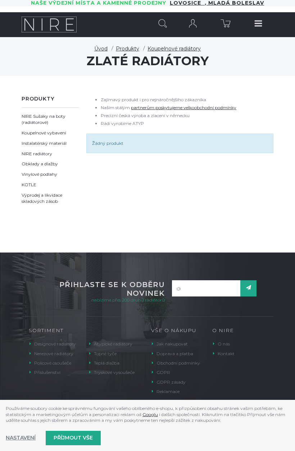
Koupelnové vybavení (44, 132)
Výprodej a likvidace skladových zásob (42, 198)
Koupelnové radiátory (174, 48)
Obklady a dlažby (40, 163)
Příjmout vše (73, 437)
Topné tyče (105, 353)
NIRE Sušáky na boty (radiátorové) (43, 119)
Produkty (127, 48)
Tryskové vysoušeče (114, 372)
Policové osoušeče (52, 363)
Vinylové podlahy (39, 174)
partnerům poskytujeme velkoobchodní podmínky (183, 107)
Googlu (150, 414)
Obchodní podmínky (178, 363)
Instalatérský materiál (44, 143)
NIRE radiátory (37, 153)
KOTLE (29, 184)
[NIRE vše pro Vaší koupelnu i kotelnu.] (49, 24)
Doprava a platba (174, 353)
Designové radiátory (55, 344)
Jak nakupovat (172, 344)
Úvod (101, 48)
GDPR (163, 372)
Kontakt (226, 353)
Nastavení (21, 437)
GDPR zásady (171, 382)
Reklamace (168, 391)
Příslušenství (47, 372)
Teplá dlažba (106, 363)
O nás (224, 344)
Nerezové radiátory (53, 353)
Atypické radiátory (113, 344)
